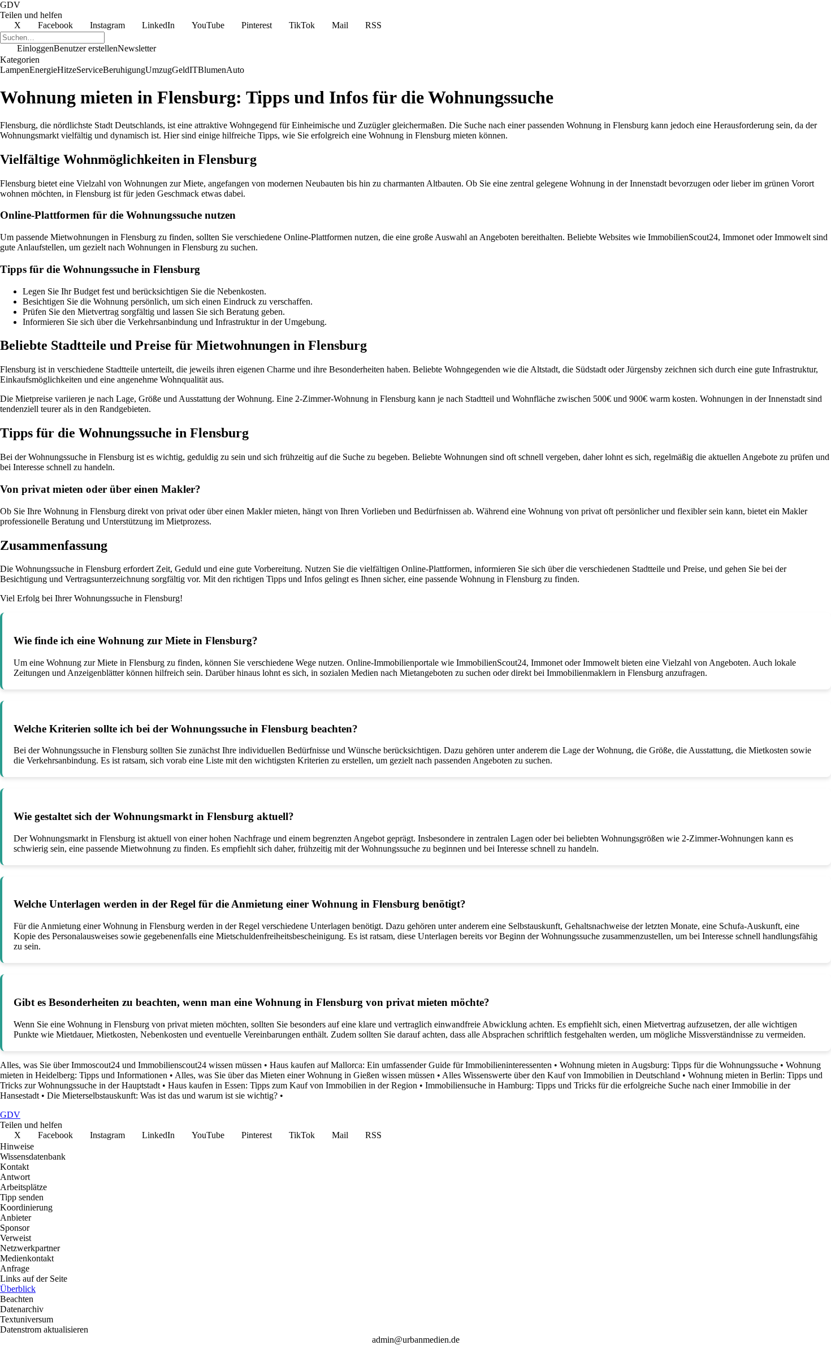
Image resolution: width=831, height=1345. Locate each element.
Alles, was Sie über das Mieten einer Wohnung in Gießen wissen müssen (305, 1075)
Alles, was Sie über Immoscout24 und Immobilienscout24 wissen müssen (131, 1065)
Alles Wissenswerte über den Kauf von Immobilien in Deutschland (561, 1075)
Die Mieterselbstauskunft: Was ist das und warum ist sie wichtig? (162, 1095)
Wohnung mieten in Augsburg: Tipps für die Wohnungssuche (669, 1065)
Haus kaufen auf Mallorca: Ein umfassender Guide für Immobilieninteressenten (411, 1065)
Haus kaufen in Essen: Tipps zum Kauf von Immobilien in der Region (292, 1085)
